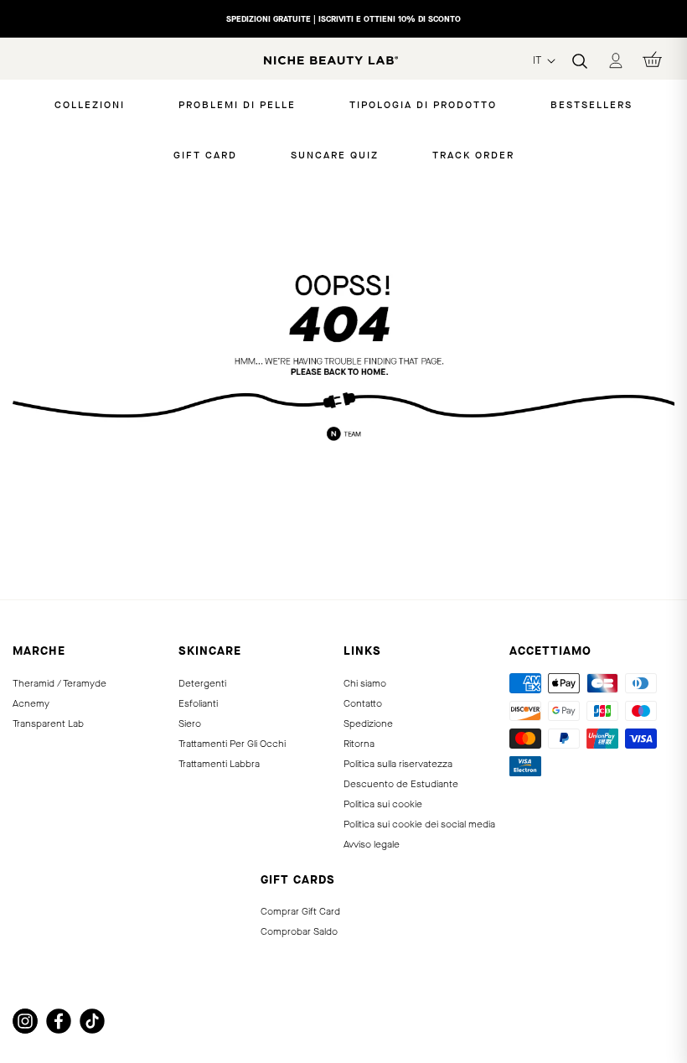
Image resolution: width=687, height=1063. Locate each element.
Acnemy (31, 703)
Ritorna (359, 743)
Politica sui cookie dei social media (419, 824)
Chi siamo (365, 683)
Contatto (363, 703)
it (539, 60)
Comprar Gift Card (300, 911)
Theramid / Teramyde (59, 683)
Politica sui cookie (383, 804)
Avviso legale (372, 844)
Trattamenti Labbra (219, 763)
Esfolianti (198, 703)
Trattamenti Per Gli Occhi (232, 743)
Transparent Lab (48, 723)
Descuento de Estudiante (401, 784)
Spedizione (368, 723)
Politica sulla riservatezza (398, 763)
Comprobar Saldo (299, 931)
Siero (189, 723)
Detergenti (202, 683)
